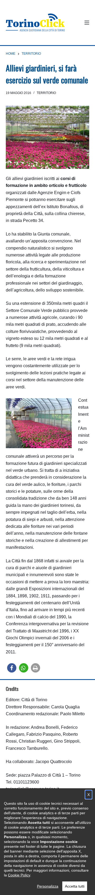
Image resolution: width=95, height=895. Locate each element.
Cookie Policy (19, 875)
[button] (11, 668)
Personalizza (47, 886)
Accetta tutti (74, 886)
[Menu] (86, 22)
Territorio (46, 93)
